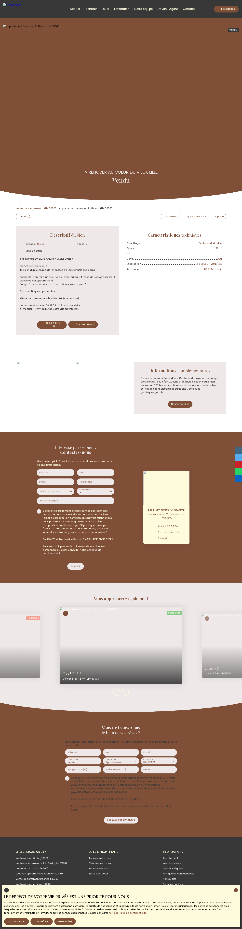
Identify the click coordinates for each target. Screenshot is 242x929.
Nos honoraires (172, 863)
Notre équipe (143, 9)
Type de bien (110, 759)
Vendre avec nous (100, 863)
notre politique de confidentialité (128, 913)
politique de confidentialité (94, 809)
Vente (19, 208)
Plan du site (169, 879)
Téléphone (86, 481)
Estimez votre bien (100, 858)
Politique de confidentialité (178, 873)
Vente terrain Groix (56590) (32, 868)
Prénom (44, 472)
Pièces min (149, 769)
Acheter (91, 9)
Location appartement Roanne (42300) (39, 873)
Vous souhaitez (85, 490)
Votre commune (49, 491)
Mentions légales (173, 868)
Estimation (121, 9)
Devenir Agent (168, 9)
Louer (105, 9)
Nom (82, 472)
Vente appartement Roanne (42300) (38, 879)
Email (42, 481)
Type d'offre (72, 759)
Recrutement (170, 858)
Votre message (48, 500)
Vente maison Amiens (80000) (34, 884)
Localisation (148, 759)
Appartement (33, 208)
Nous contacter (98, 873)
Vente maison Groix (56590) (33, 858)
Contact (189, 9)
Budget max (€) (77, 769)
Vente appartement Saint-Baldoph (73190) (41, 863)
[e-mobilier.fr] (17, 9)
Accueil (75, 9)
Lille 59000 (50, 208)
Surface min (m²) (116, 769)
